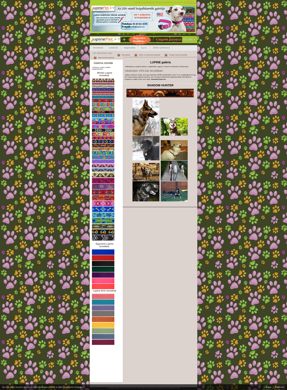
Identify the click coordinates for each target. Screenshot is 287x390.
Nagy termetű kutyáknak (106, 57)
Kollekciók (113, 48)
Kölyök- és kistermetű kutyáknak (149, 55)
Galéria (160, 2)
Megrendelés (129, 48)
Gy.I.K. (144, 48)
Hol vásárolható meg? (102, 53)
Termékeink (98, 48)
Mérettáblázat (169, 2)
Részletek (279, 387)
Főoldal (135, 2)
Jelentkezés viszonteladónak (191, 2)
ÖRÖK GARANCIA (161, 48)
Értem (268, 387)
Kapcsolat (179, 2)
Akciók (143, 2)
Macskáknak (126, 55)
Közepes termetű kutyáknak (178, 55)
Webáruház (151, 2)
